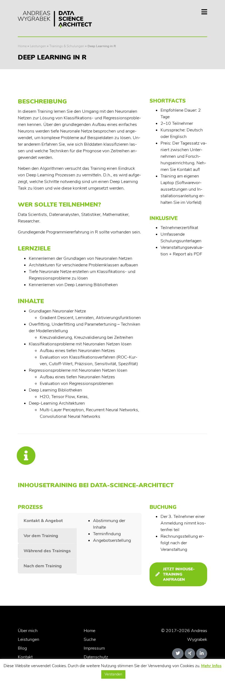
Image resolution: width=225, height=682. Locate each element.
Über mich (28, 631)
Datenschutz (96, 657)
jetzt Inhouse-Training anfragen (179, 574)
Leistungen (38, 46)
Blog (22, 648)
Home (22, 46)
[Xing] (190, 653)
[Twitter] (178, 653)
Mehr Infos (211, 666)
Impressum (94, 648)
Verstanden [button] (113, 674)
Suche (90, 639)
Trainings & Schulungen (66, 46)
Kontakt (25, 657)
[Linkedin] (201, 653)
